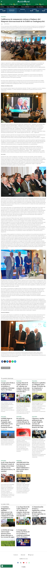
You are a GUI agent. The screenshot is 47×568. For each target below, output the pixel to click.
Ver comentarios (5, 368)
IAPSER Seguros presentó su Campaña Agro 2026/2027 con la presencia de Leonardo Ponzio (6, 423)
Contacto (15, 554)
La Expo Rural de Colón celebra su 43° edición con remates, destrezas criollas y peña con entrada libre (22, 387)
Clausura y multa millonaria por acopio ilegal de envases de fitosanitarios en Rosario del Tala (38, 423)
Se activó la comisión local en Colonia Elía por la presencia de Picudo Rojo (23, 422)
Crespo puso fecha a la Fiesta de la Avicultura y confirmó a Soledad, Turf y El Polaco (8, 386)
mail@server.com (23, 558)
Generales (3, 16)
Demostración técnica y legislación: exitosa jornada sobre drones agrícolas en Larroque (39, 511)
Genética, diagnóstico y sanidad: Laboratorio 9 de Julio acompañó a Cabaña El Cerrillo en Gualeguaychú (7, 512)
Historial (23, 554)
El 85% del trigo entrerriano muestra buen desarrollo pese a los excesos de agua (7, 533)
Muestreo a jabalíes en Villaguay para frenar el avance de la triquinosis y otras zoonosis (38, 386)
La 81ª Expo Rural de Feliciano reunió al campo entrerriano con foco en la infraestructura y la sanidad (8, 466)
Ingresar (31, 554)
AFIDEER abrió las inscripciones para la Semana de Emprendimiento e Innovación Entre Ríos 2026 (22, 466)
